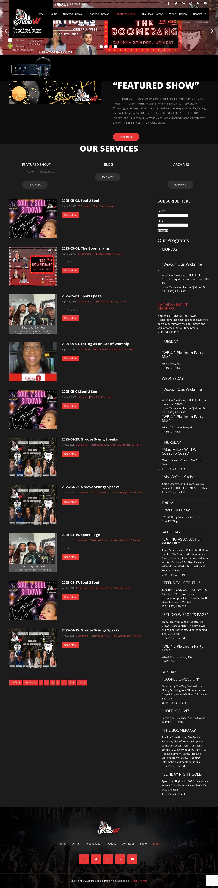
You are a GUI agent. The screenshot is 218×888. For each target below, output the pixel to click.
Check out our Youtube (62, 34)
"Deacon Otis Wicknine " (182, 266)
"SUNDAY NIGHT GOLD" (182, 774)
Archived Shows (72, 14)
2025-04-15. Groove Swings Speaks (91, 630)
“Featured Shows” (98, 14)
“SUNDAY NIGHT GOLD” (120, 540)
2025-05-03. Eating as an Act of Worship (95, 343)
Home (40, 14)
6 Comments (82, 444)
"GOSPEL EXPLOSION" (181, 679)
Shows (143, 844)
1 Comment (83, 397)
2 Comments (84, 349)
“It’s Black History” (152, 14)
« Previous (30, 682)
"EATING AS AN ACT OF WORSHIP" (182, 540)
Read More (126, 136)
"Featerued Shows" (99, 444)
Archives (181, 164)
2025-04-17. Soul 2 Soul (80, 582)
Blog (108, 164)
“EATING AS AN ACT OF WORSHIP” (107, 349)
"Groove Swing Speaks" (120, 444)
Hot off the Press (125, 14)
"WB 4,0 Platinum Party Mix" (182, 648)
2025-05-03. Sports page (82, 296)
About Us (111, 844)
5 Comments (84, 301)
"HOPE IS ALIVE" (176, 710)
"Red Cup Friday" (176, 509)
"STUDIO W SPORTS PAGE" (185, 614)
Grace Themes (139, 881)
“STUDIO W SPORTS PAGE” (104, 301)
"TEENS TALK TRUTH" (181, 582)
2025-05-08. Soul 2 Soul (80, 200)
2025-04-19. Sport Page (81, 534)
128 (72, 682)
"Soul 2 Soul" (99, 206)
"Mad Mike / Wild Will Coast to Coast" (180, 451)
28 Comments (84, 206)
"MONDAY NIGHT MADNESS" (173, 306)
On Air (53, 14)
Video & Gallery (178, 14)
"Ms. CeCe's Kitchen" (180, 476)
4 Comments (82, 540)
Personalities (92, 844)
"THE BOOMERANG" (179, 730)
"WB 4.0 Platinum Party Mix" (182, 354)
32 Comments (84, 253)
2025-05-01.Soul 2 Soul (80, 391)
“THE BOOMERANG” (102, 253)
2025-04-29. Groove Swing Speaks (90, 439)
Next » (81, 682)
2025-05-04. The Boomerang (85, 248)
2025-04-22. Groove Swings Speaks (91, 487)
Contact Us (199, 14)
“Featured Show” (36, 164)
